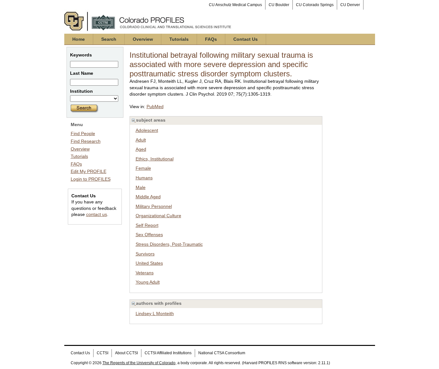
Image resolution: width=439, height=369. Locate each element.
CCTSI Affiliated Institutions (168, 353)
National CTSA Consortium (221, 353)
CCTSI (102, 353)
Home (78, 39)
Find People (83, 133)
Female (143, 168)
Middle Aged (148, 196)
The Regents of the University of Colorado (139, 363)
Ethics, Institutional (155, 158)
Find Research (86, 141)
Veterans (145, 272)
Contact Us (245, 39)
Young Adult (148, 282)
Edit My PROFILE (88, 171)
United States (149, 263)
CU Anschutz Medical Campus (235, 5)
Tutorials (179, 39)
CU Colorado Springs (315, 5)
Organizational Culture (158, 215)
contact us (96, 214)
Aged (141, 149)
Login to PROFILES (91, 179)
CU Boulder (279, 5)
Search (108, 39)
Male (141, 187)
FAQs (211, 39)
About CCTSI (126, 353)
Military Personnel (154, 206)
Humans (144, 177)
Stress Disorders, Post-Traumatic (169, 244)
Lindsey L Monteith (155, 313)
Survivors (145, 253)
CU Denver (350, 5)
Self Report (147, 225)
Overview (143, 39)
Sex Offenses (149, 234)
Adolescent (147, 130)
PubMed (155, 106)
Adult (141, 139)
